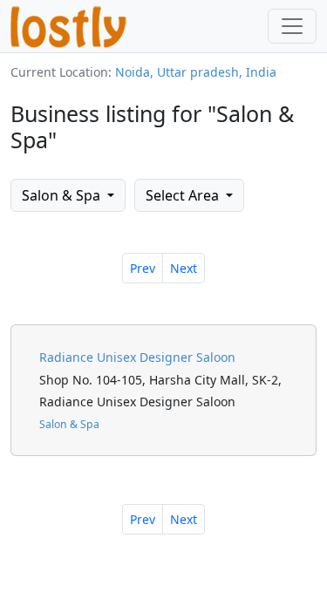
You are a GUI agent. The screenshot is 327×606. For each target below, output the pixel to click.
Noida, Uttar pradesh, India (195, 72)
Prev (142, 268)
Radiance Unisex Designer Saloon (137, 357)
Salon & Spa (63, 195)
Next (183, 268)
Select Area (184, 195)
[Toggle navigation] (292, 26)
